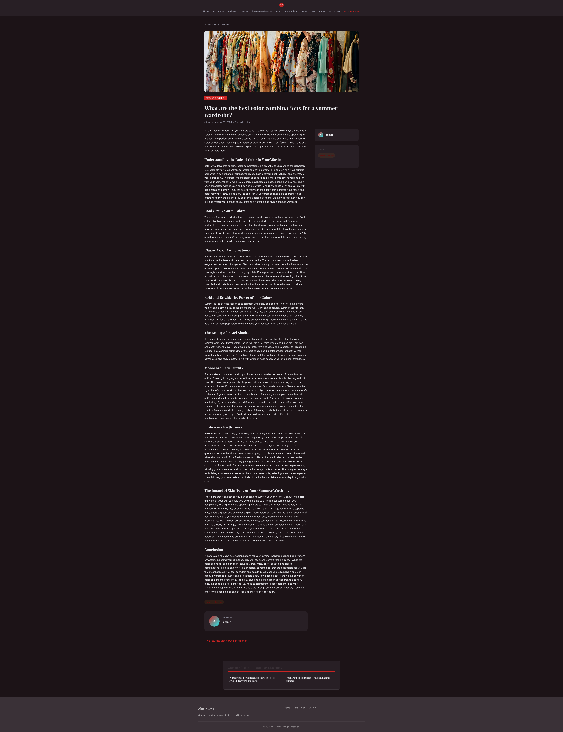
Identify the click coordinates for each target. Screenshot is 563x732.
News (304, 11)
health (278, 11)
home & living (291, 11)
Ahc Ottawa (206, 708)
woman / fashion (351, 11)
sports (322, 11)
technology (334, 11)
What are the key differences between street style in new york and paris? (251, 679)
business (231, 11)
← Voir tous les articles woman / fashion (225, 640)
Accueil (207, 24)
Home (206, 11)
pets (313, 11)
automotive (218, 11)
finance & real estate (261, 11)
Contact (312, 707)
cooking (244, 11)
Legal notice (299, 707)
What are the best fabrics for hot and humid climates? (308, 679)
